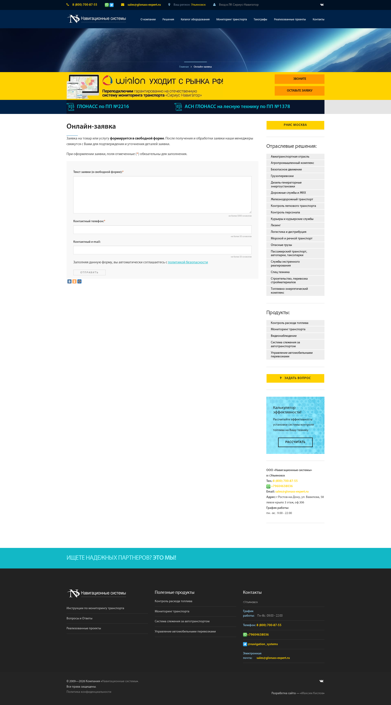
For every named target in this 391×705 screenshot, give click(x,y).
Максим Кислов (312, 693)
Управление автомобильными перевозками (292, 354)
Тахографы (260, 19)
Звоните (299, 79)
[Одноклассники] (74, 281)
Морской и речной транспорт (291, 238)
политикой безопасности (188, 262)
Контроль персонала (285, 212)
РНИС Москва (295, 125)
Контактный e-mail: (86, 242)
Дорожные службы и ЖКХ (288, 193)
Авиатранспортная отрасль (290, 156)
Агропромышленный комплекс (292, 163)
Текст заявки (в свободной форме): (98, 172)
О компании (148, 19)
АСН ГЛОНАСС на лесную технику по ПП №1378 (237, 106)
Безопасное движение (286, 169)
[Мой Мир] (79, 281)
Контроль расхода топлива (289, 323)
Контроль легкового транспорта (293, 206)
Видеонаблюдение (284, 336)
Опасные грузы (281, 245)
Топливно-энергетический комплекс (289, 291)
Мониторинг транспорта (231, 19)
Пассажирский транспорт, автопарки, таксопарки (289, 253)
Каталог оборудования (195, 19)
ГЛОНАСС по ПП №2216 (103, 106)
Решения (168, 19)
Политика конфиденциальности (89, 692)
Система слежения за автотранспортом (285, 344)
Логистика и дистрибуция (288, 232)
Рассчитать (295, 442)
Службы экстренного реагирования (285, 263)
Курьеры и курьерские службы (292, 219)
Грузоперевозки (282, 176)
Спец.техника (280, 272)
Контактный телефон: (89, 221)
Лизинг (276, 225)
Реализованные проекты (290, 19)
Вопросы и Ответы (79, 618)
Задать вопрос (297, 378)
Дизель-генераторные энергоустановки (286, 184)
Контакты (318, 19)
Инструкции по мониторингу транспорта (95, 608)
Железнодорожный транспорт (292, 199)
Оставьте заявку (299, 90)
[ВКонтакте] (69, 281)
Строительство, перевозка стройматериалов (289, 280)
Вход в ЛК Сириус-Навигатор (239, 5)
